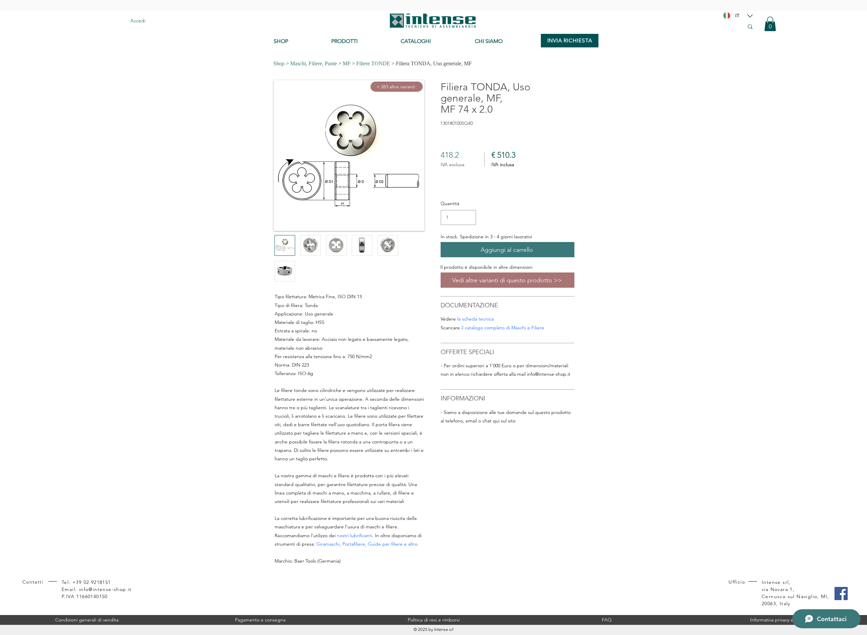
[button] (770, 24)
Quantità (450, 203)
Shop (278, 63)
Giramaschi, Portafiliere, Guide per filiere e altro (367, 544)
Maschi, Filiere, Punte (313, 63)
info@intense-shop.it (548, 374)
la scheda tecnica (475, 319)
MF (347, 63)
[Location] (750, 15)
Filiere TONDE (373, 63)
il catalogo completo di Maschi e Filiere (502, 328)
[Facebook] (841, 593)
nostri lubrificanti (354, 535)
